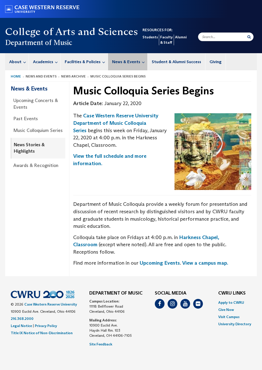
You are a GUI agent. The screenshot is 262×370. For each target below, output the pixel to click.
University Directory (234, 324)
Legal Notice (21, 325)
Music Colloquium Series (38, 130)
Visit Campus (228, 317)
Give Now (226, 309)
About (15, 61)
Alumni (181, 37)
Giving (216, 61)
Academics (43, 61)
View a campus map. (205, 263)
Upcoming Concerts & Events (35, 104)
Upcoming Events (160, 263)
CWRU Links (232, 293)
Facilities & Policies (83, 61)
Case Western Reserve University (50, 304)
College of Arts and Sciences (71, 31)
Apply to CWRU (231, 302)
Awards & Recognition (35, 165)
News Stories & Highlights (29, 148)
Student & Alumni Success (176, 61)
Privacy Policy (46, 325)
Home (16, 76)
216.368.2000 (22, 318)
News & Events (126, 61)
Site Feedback (100, 344)
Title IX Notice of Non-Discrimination (42, 333)
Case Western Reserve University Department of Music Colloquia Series (115, 123)
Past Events (25, 118)
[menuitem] (17, 61)
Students (150, 37)
